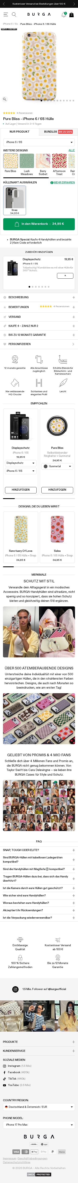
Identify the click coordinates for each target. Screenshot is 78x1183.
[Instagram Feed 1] (39, 1016)
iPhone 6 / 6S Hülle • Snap (20, 555)
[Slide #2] (48, 100)
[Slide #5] (57, 100)
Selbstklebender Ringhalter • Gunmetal (57, 454)
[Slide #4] (54, 100)
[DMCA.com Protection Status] (39, 1175)
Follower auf (44, 989)
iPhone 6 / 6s (10, 24)
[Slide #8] (67, 100)
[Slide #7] (64, 100)
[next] (74, 3)
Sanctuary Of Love (20, 551)
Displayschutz (21, 448)
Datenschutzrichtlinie (16, 1162)
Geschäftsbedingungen (32, 1158)
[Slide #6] (60, 100)
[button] (18, 113)
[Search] (14, 14)
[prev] (4, 3)
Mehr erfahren (64, 182)
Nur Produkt (20, 132)
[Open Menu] (6, 14)
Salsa (57, 551)
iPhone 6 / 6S (21, 453)
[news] (64, 14)
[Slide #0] (41, 100)
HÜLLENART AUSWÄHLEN (20, 182)
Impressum (9, 1158)
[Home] (39, 14)
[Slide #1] (44, 100)
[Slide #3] (51, 100)
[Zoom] (5, 99)
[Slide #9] (70, 100)
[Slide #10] (73, 100)
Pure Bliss (57, 448)
